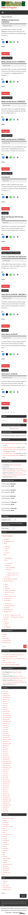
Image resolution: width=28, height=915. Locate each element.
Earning (4, 836)
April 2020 (5, 731)
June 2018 (5, 773)
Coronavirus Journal (8, 826)
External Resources (8, 581)
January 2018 (6, 783)
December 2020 (7, 715)
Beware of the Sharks (8, 818)
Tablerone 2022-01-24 (12, 573)
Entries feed (6, 638)
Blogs (6, 584)
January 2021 (6, 713)
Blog (5, 554)
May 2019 (5, 751)
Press (6, 550)
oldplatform (7, 607)
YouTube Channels (9, 592)
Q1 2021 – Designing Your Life (12, 615)
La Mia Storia (9, 563)
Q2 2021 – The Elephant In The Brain (14, 617)
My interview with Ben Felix (10, 447)
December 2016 (7, 799)
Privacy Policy (8, 912)
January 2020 (6, 737)
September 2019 (7, 743)
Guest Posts (6, 844)
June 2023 (5, 691)
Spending (5, 866)
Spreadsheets (6, 868)
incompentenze (8, 598)
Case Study (5, 822)
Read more (5, 53)
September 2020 (7, 721)
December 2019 (7, 739)
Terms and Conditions (18, 912)
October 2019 (6, 741)
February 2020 (6, 735)
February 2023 (6, 695)
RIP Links (6, 619)
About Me (7, 548)
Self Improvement (7, 864)
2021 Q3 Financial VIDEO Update (11, 455)
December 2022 (7, 697)
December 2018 (7, 761)
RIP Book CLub (7, 611)
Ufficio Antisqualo (10, 567)
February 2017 (6, 795)
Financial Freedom (17, 464)
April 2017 (5, 791)
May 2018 (5, 775)
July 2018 (5, 771)
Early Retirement (7, 834)
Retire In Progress (9, 7)
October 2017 (6, 785)
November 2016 (7, 801)
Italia (8, 466)
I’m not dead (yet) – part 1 (9, 453)
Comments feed (7, 640)
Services (6, 625)
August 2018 (6, 769)
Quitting (5, 862)
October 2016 (6, 803)
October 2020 (6, 719)
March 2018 (6, 779)
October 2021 (6, 699)
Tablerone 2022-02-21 (12, 575)
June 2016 (5, 811)
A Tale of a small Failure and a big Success (13, 257)
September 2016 (7, 805)
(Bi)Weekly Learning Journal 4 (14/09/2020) (10, 21)
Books (15, 476)
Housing (5, 846)
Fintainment (6, 840)
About (5, 543)
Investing (5, 850)
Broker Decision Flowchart (10, 579)
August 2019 (6, 745)
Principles (5, 860)
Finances (10, 252)
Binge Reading (8, 558)
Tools (6, 594)
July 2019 (5, 747)
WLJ (10, 58)
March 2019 (6, 755)
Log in (4, 636)
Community (6, 824)
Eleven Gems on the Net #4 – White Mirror (13, 294)
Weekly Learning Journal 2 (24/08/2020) (13, 101)
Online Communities (10, 590)
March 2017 (6, 793)
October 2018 (6, 765)
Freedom (5, 842)
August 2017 (6, 787)
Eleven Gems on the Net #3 (9, 334)
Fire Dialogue (7, 627)
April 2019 (5, 753)
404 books (6, 539)
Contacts (7, 552)
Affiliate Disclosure (10, 605)
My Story (7, 577)
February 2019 (6, 757)
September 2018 (7, 767)
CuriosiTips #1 (5, 177)
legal (4, 854)
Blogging (4, 252)
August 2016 (6, 807)
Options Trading (7, 858)
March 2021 (6, 709)
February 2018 (6, 781)
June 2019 (5, 749)
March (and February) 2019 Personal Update (12, 218)
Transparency (8, 603)
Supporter (6, 623)
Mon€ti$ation (7, 600)
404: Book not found (9, 541)
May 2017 (5, 789)
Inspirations (5, 58)
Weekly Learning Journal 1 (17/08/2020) (13, 139)
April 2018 (5, 777)
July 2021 (5, 701)
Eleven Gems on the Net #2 (9, 374)
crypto (4, 828)
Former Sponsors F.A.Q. (10, 596)
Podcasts (7, 588)
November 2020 (7, 717)
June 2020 (5, 727)
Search (3, 893)
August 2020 (6, 723)
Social (5, 621)
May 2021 (5, 705)
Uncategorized (6, 872)
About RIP (7, 546)
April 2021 (5, 707)
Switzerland (6, 870)
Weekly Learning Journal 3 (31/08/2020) (13, 62)
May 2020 (5, 729)
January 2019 (6, 759)
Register (5, 634)
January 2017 (6, 797)
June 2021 (5, 703)
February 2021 (6, 711)
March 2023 (6, 693)
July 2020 (5, 725)
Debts (4, 832)
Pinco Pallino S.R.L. (8, 609)
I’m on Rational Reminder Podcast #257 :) (13, 443)
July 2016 (5, 809)
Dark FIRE (5, 830)
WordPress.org (6, 642)
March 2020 (6, 733)
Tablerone (8, 569)
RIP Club (8, 565)
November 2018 (7, 763)
